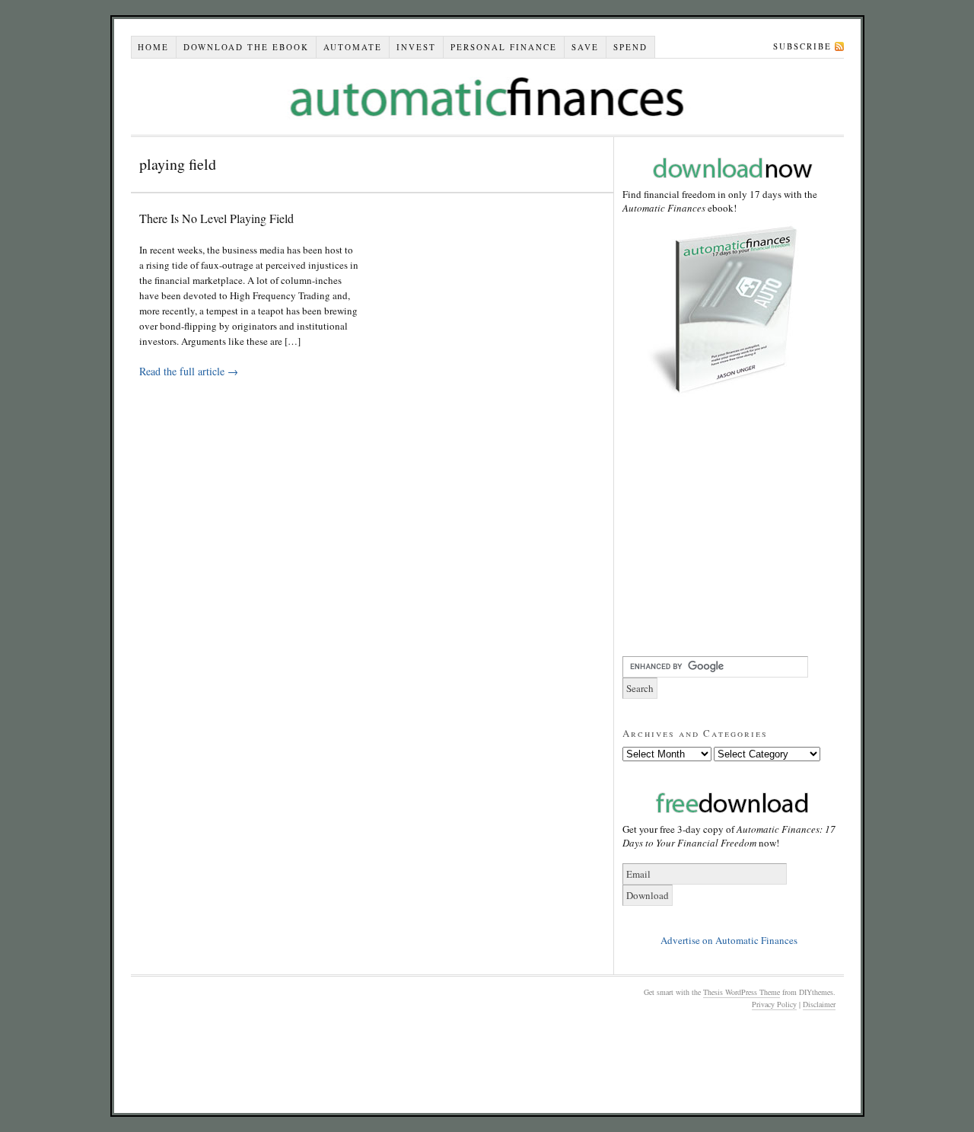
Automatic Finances (487, 97)
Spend (630, 47)
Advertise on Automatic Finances (728, 940)
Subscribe (802, 46)
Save (585, 47)
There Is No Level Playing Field (216, 218)
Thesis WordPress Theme (741, 992)
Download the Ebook (246, 47)
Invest (416, 47)
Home (153, 47)
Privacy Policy (774, 1004)
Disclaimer (819, 1004)
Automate (352, 47)
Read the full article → (188, 371)
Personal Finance (503, 47)
